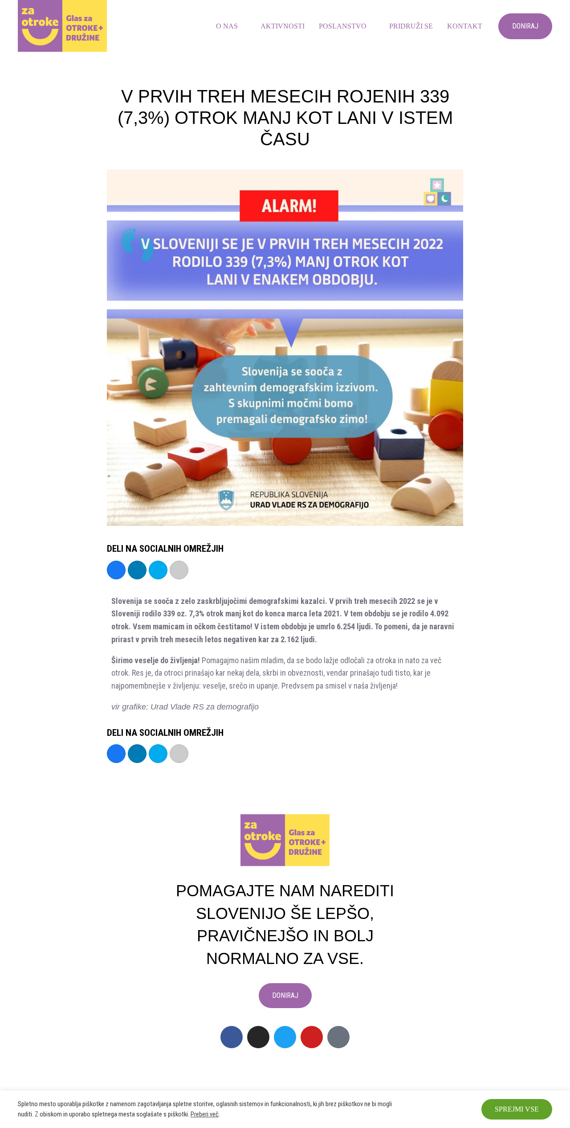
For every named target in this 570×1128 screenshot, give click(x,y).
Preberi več (205, 1114)
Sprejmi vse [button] (517, 1109)
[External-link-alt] (338, 1037)
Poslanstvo (342, 26)
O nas (227, 26)
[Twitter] (285, 1037)
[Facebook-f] (231, 1037)
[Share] (116, 570)
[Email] (179, 570)
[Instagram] (258, 1037)
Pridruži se (411, 26)
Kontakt (464, 26)
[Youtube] (312, 1037)
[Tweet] (158, 570)
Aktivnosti (283, 26)
